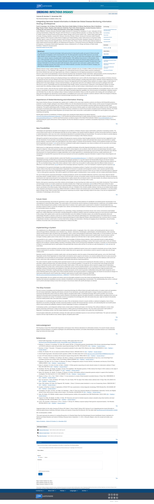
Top (117, 123)
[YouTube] (109, 498)
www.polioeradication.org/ (106, 118)
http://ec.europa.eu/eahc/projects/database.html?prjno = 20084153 (53, 275)
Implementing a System (108, 37)
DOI (89, 346)
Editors (46, 457)
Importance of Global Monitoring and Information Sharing (110, 30)
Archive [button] (84, 491)
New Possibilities (107, 32)
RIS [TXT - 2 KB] (107, 47)
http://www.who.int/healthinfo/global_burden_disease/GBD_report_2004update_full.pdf (61, 342)
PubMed (94, 346)
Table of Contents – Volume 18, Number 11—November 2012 (51, 421)
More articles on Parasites (108, 70)
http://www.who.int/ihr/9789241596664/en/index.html (101, 353)
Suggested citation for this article (44, 47)
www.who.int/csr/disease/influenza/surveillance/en (49, 116)
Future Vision (106, 35)
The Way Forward (107, 39)
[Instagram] (114, 495)
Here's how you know (113, 1)
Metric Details (106, 53)
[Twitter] (112, 495)
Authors (41, 457)
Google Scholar (101, 346)
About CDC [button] (51, 491)
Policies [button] (62, 491)
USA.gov (116, 501)
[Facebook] (109, 495)
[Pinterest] (112, 498)
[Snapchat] (114, 498)
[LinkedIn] (117, 495)
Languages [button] (73, 491)
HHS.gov (112, 501)
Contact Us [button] (39, 491)
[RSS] (117, 498)
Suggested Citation (107, 41)
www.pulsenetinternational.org (44, 118)
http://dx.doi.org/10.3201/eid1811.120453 (107, 410)
